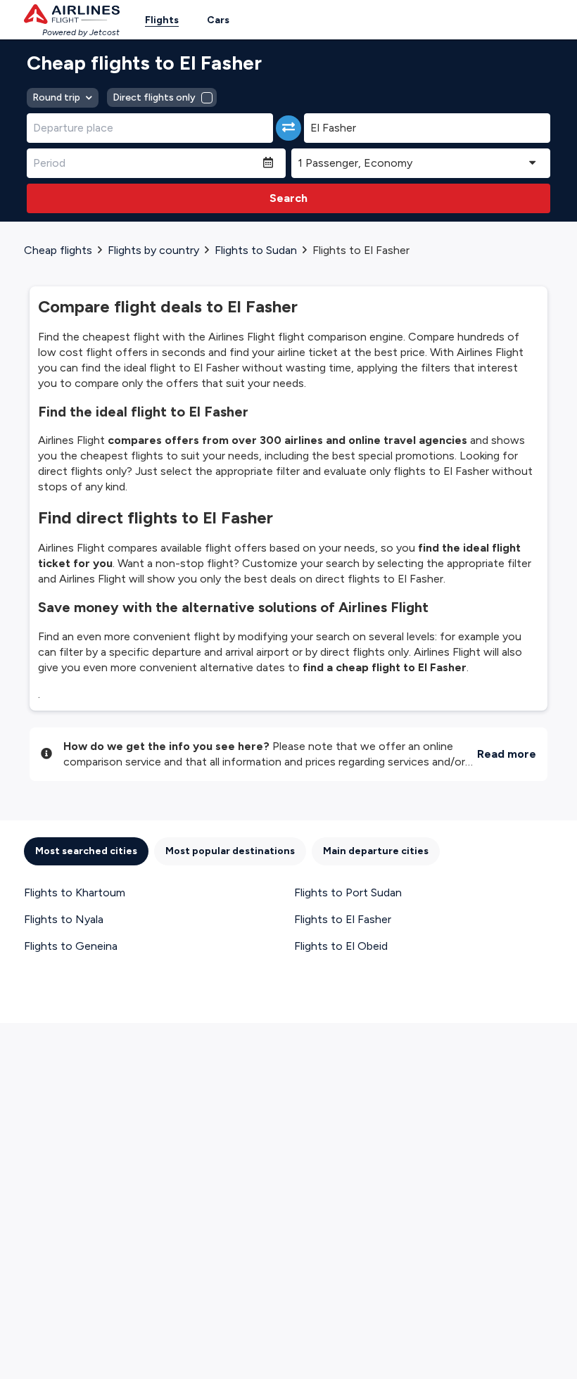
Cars (218, 20)
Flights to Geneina (71, 946)
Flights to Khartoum (74, 892)
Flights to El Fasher (342, 919)
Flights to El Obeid (341, 946)
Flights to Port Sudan (348, 892)
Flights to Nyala (63, 919)
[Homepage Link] (72, 14)
